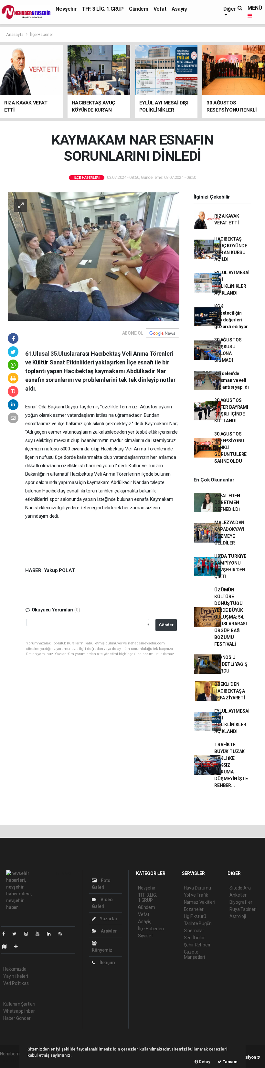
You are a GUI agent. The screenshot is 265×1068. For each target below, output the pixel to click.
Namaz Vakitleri (199, 902)
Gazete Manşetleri (194, 954)
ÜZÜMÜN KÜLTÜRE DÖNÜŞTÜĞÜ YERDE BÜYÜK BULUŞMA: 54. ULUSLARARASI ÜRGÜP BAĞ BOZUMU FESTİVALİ (230, 617)
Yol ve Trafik (196, 895)
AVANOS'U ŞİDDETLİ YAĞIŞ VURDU (230, 664)
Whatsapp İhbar (19, 1011)
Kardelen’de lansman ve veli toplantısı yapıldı (231, 380)
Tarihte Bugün (198, 923)
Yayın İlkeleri (15, 976)
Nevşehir (66, 9)
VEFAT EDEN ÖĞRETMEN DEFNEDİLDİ (227, 502)
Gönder (166, 624)
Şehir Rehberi (197, 944)
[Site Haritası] (7, 946)
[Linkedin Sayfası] (51, 933)
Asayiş (179, 9)
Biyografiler (240, 902)
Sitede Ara (239, 887)
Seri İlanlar (194, 937)
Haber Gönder (17, 1018)
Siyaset (145, 935)
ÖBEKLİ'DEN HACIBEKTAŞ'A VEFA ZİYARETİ (229, 691)
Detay (204, 1061)
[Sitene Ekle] (18, 946)
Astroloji (237, 916)
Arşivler (108, 930)
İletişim (107, 962)
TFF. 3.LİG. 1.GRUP (103, 9)
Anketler (237, 895)
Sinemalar (194, 930)
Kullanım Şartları (19, 1004)
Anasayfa (15, 34)
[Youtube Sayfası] (40, 933)
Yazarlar (108, 918)
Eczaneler (194, 909)
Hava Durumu (197, 887)
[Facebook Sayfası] (6, 933)
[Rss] (62, 933)
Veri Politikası (16, 983)
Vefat (160, 9)
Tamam (230, 1061)
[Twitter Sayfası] (17, 933)
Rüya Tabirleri (242, 909)
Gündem (138, 9)
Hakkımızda (14, 969)
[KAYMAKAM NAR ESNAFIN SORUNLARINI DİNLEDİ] (93, 256)
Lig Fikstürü (195, 916)
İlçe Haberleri (42, 34)
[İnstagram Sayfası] (28, 933)
